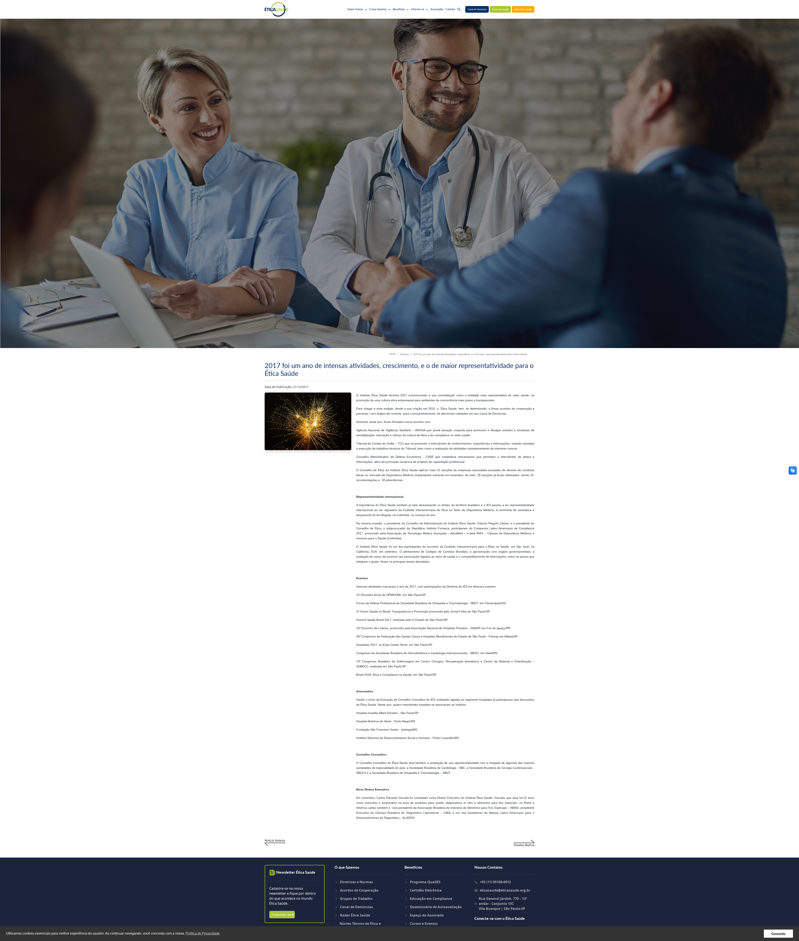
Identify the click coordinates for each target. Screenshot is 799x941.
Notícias (404, 354)
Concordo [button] (778, 933)
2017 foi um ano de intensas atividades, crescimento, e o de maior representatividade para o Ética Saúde (470, 354)
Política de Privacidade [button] (203, 933)
